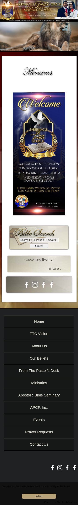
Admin (39, 496)
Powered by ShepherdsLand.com (61, 502)
